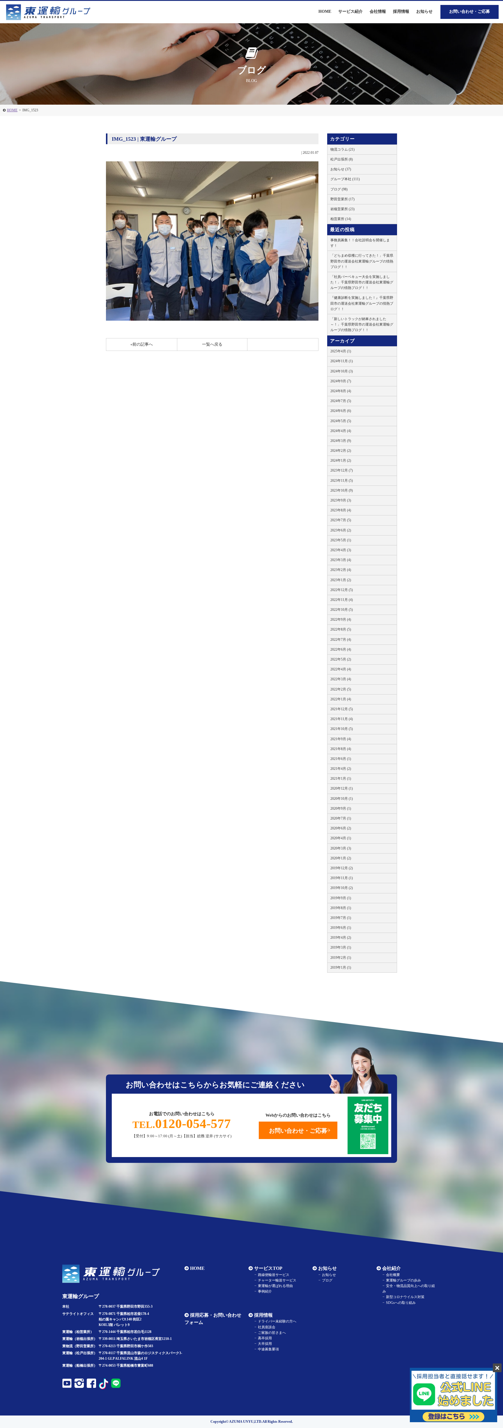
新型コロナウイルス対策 (405, 1297)
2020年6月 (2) (340, 828)
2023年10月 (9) (341, 490)
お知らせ (424, 11)
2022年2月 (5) (340, 689)
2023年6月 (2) (340, 530)
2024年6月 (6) (340, 411)
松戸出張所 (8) (341, 159)
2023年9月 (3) (340, 500)
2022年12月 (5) (341, 590)
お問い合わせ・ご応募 (469, 11)
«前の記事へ (141, 344)
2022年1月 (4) (340, 699)
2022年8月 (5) (340, 629)
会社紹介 (391, 1268)
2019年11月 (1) (341, 878)
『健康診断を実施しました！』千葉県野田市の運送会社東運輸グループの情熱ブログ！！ (361, 303)
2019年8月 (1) (340, 908)
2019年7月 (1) (340, 918)
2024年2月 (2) (340, 451)
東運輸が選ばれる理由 (275, 1286)
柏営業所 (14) (340, 219)
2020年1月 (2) (340, 858)
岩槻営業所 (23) (342, 209)
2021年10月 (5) (341, 729)
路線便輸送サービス (273, 1275)
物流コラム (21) (342, 149)
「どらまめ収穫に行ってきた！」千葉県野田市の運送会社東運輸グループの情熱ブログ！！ (361, 261)
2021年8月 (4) (340, 749)
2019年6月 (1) (340, 928)
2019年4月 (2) (340, 938)
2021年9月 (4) (340, 739)
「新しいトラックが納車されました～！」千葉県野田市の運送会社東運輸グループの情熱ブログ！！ (361, 324)
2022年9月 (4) (340, 619)
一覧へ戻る (212, 344)
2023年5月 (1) (340, 540)
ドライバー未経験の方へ (277, 1321)
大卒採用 (265, 1344)
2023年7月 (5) (340, 520)
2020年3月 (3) (340, 848)
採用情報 (263, 1315)
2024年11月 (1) (341, 361)
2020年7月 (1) (340, 818)
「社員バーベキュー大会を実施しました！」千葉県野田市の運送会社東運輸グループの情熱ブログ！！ (361, 282)
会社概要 (393, 1275)
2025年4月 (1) (340, 351)
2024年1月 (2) (340, 460)
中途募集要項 (268, 1349)
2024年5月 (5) (340, 421)
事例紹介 (265, 1291)
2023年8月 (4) (340, 510)
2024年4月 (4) (340, 431)
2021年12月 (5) (341, 709)
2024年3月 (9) (340, 441)
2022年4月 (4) (340, 669)
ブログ (327, 1280)
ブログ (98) (339, 189)
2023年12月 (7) (341, 470)
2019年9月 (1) (340, 898)
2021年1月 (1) (340, 779)
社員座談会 (266, 1327)
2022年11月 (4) (341, 600)
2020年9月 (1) (340, 808)
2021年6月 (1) (340, 759)
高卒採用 (265, 1338)
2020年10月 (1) (341, 799)
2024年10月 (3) (341, 371)
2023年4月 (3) (340, 550)
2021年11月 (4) (341, 719)
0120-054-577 (181, 1123)
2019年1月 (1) (340, 967)
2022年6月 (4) (340, 649)
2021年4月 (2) (340, 769)
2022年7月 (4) (340, 640)
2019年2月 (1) (340, 958)
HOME (12, 110)
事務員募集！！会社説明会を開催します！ (360, 243)
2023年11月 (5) (341, 481)
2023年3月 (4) (340, 560)
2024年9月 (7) (340, 381)
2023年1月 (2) (340, 580)
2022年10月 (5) (341, 610)
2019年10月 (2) (341, 888)
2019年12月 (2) (341, 868)
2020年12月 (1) (341, 788)
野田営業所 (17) (342, 199)
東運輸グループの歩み (403, 1280)
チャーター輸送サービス (277, 1280)
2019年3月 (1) (340, 947)
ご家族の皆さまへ (272, 1333)
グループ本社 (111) (345, 179)
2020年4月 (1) (340, 838)
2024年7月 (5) (340, 401)
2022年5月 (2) (340, 659)
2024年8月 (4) (340, 391)
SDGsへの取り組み (401, 1303)
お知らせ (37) (340, 169)
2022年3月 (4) (340, 679)
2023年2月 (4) (340, 570)
